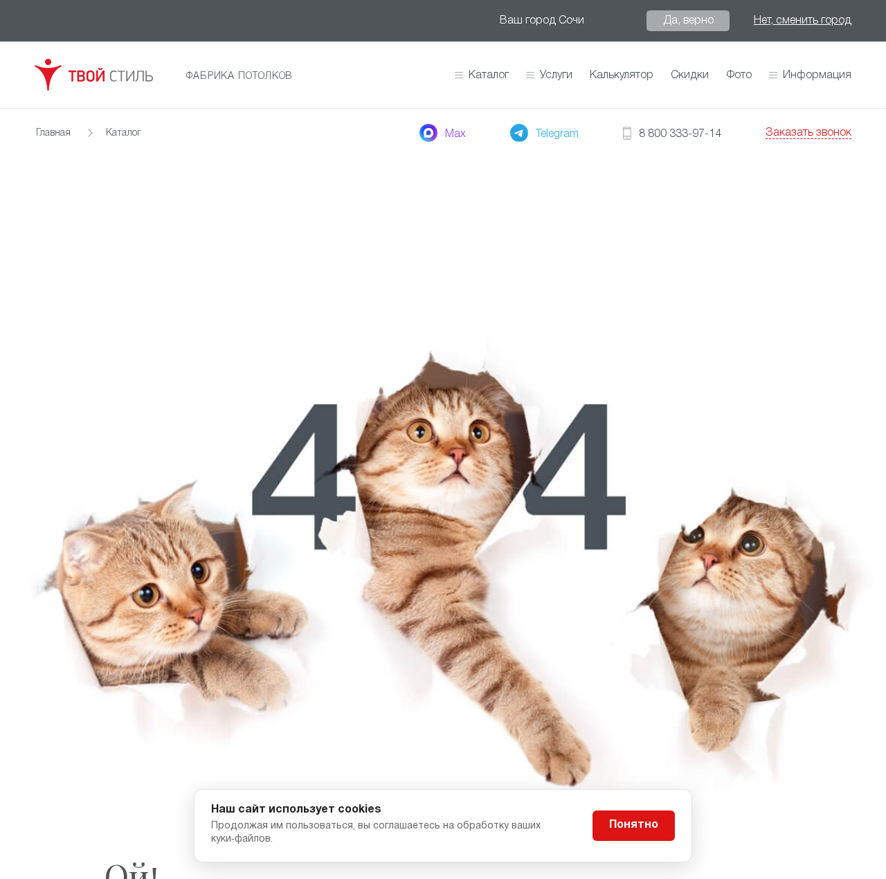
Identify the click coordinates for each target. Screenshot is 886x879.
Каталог (489, 75)
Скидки (690, 75)
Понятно (633, 825)
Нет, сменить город (802, 21)
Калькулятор (621, 75)
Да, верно (688, 21)
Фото (739, 75)
